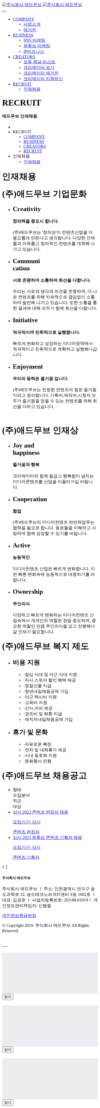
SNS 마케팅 (34, 40)
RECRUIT (22, 84)
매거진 (29, 30)
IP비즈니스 (33, 51)
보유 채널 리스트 (39, 62)
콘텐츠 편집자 (26, 832)
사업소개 (32, 24)
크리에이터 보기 (38, 67)
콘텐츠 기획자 (26, 857)
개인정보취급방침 (19, 915)
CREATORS (24, 57)
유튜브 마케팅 (36, 46)
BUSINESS (23, 35)
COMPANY (23, 19)
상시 (17, 812)
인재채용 (32, 89)
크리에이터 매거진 (41, 73)
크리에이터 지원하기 (43, 78)
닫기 (7, 997)
